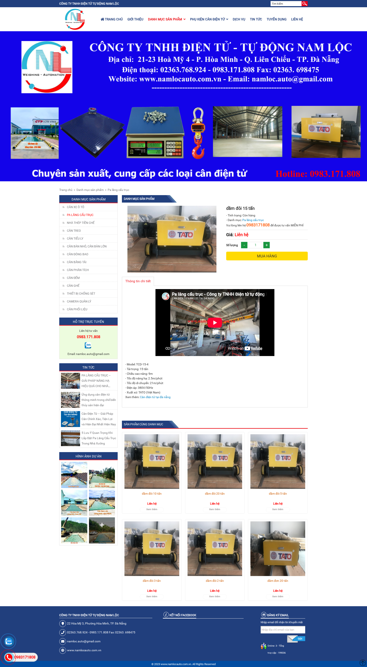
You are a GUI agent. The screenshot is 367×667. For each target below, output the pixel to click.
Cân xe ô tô (75, 207)
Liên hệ (297, 19)
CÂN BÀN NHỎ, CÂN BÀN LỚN (87, 246)
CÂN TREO (74, 230)
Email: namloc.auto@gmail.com (88, 354)
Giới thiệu (135, 19)
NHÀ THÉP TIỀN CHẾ (81, 222)
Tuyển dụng (277, 19)
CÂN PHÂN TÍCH (78, 270)
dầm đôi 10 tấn (152, 493)
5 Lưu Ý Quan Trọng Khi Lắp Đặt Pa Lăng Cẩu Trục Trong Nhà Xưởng (99, 438)
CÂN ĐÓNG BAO (77, 254)
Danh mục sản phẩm (165, 19)
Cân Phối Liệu (77, 309)
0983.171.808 (88, 337)
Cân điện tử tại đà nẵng (155, 397)
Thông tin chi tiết (138, 281)
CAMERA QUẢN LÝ (79, 301)
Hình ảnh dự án (89, 456)
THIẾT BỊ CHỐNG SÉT (81, 293)
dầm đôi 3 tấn (152, 580)
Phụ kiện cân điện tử (207, 19)
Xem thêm (151, 509)
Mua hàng (267, 256)
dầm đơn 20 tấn (277, 580)
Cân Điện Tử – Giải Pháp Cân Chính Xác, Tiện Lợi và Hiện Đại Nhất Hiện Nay (99, 419)
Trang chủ (113, 19)
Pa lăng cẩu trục (118, 190)
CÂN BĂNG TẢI (76, 262)
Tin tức (256, 19)
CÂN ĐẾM (73, 278)
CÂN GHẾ (73, 285)
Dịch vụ (239, 19)
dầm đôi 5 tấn (278, 493)
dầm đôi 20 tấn (215, 493)
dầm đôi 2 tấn (215, 580)
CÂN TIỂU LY (75, 238)
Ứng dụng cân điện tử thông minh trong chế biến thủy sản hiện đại (99, 400)
